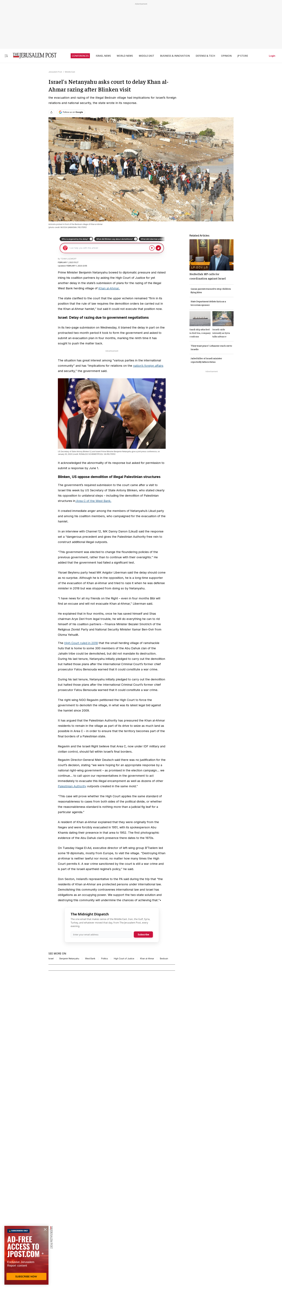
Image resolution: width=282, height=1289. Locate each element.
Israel (51, 958)
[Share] (51, 112)
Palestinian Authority (72, 786)
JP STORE (242, 55)
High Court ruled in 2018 (81, 643)
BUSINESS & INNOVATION (175, 55)
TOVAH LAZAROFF (69, 259)
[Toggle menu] (6, 56)
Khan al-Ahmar (147, 958)
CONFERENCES (80, 55)
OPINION (226, 55)
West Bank (90, 958)
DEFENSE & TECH (205, 55)
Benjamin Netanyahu (69, 958)
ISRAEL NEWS (103, 55)
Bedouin (164, 958)
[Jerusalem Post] (33, 56)
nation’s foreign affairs (148, 365)
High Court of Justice (124, 958)
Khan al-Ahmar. (109, 288)
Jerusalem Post (55, 72)
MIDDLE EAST (146, 55)
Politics (104, 958)
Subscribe (143, 934)
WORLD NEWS (125, 55)
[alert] (26, 1255)
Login (272, 55)
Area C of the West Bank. (93, 501)
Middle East (70, 72)
